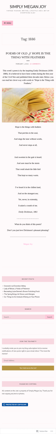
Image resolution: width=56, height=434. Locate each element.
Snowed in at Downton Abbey (15, 286)
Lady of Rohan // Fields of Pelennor (17, 289)
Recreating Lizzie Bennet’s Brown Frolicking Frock (22, 291)
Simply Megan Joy (28, 6)
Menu (9, 23)
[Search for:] (28, 317)
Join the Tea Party (28, 341)
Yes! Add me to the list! (28, 368)
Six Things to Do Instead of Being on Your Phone (22, 297)
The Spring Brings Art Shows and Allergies (19, 294)
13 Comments (35, 64)
